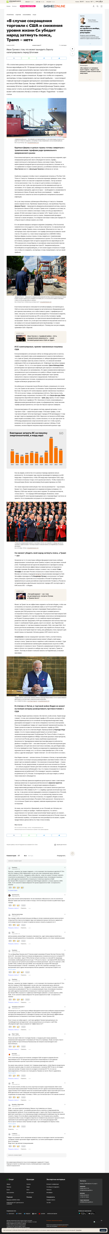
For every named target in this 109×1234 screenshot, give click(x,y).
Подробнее (78, 1230)
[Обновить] (72, 853)
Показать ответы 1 (13, 908)
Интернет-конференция (53, 1184)
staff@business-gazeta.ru (86, 1202)
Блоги (8, 1189)
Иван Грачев (18, 825)
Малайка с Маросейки (18, 1104)
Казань (77, 1)
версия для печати (61, 844)
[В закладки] (72, 54)
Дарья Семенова (92, 20)
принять (103, 1230)
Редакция (10, 1197)
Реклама (29, 1197)
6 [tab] (90, 79)
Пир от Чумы (15, 1034)
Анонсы (29, 1184)
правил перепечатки (62, 1226)
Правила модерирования (13, 1165)
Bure (13, 932)
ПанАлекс (14, 867)
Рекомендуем (84, 65)
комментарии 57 (36, 45)
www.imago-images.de (32, 701)
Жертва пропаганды (17, 914)
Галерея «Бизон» (51, 1199)
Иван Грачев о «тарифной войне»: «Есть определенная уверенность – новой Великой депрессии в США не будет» (42, 338)
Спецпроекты (51, 1197)
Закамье (14, 6)
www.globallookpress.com (33, 142)
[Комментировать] (72, 49)
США (34, 14)
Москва (88, 1)
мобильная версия (52, 1213)
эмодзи (23, 905)
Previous (80, 44)
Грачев (18, 14)
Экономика (27, 14)
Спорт (11, 1179)
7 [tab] (91, 79)
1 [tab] (86, 79)
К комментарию (12, 890)
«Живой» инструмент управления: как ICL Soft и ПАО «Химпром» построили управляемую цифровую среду (90, 71)
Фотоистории (30, 1192)
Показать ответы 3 (13, 975)
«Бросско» (91, 21)
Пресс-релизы (10, 1192)
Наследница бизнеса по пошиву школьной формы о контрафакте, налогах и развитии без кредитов (89, 37)
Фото (28, 1189)
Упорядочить (61, 855)
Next (100, 44)
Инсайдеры (50, 1192)
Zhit (13, 1082)
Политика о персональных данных (54, 1220)
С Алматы (14, 1133)
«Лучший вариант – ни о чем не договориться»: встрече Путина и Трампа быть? (40, 596)
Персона (9, 1187)
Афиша (8, 1184)
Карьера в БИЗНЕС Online (13, 1199)
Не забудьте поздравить (53, 1187)
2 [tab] (87, 79)
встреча (38, 574)
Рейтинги (49, 1189)
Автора (30, 855)
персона (82, 16)
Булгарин (14, 1053)
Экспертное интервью (56, 1179)
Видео (28, 1187)
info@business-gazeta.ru (86, 1190)
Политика (10, 14)
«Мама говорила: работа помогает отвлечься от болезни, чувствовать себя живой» (90, 29)
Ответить (23, 908)
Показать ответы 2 (13, 1002)
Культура (30, 1179)
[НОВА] (28, 6)
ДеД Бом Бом (15, 894)
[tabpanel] (90, 28)
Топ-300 (49, 1202)
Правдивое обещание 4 (18, 1006)
